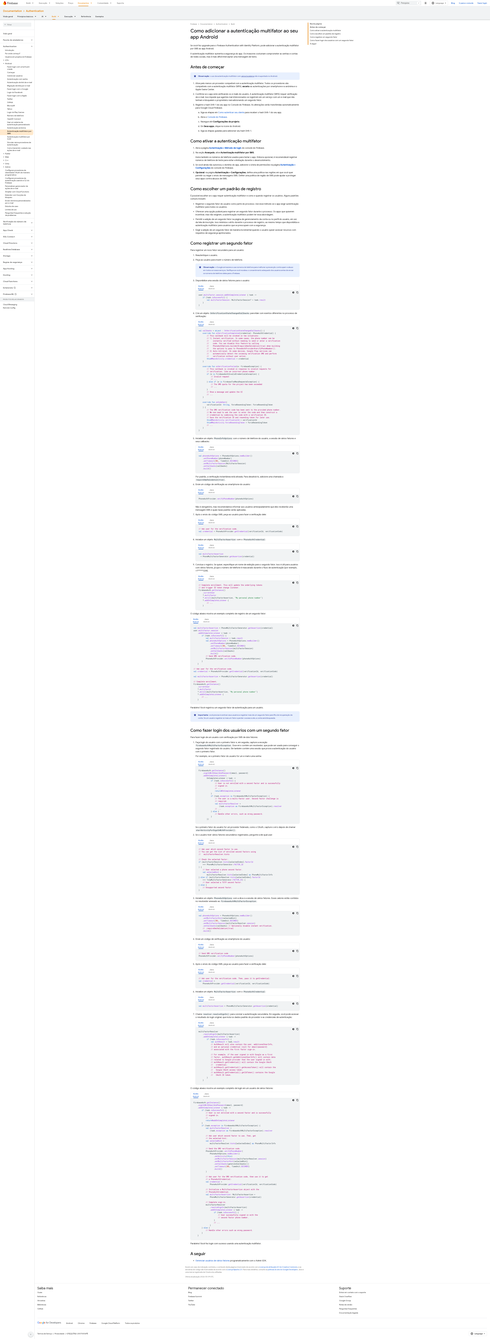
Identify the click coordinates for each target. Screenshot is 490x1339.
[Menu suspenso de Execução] (50, 3)
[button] (15, 40)
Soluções (60, 3)
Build (28, 3)
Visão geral (8, 16)
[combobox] (408, 3)
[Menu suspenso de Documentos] (92, 3)
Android (69, 1323)
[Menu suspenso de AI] (46, 16)
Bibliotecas (41, 1304)
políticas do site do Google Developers (283, 1269)
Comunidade (102, 3)
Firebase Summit (195, 1296)
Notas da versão (345, 1304)
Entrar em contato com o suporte (352, 1292)
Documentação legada (348, 1313)
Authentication (35, 11)
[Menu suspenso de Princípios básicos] (36, 16)
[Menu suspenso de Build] (33, 3)
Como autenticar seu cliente (231, 112)
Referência (86, 16)
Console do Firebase (217, 117)
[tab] (201, 287)
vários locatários (247, 76)
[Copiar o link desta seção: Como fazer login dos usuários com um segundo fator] (291, 730)
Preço (70, 3)
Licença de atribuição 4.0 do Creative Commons (278, 1267)
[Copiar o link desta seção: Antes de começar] (227, 67)
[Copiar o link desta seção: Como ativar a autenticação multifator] (263, 141)
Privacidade (59, 1334)
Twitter (191, 1300)
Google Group (345, 1300)
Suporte (120, 3)
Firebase (193, 24)
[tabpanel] (247, 300)
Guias (39, 1292)
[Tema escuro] (293, 292)
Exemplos (99, 16)
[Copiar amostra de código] (297, 292)
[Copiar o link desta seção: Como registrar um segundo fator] (255, 243)
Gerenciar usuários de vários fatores (212, 1260)
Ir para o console (466, 3)
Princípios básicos (25, 16)
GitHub (40, 1309)
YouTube (191, 1304)
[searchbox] (17, 25)
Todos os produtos (132, 1323)
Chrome (81, 1323)
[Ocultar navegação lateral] (30, 1334)
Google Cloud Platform (110, 1323)
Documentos (83, 3)
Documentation (12, 11)
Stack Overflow (345, 1296)
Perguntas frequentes (348, 1309)
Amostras (41, 1300)
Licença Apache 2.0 (234, 1269)
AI (42, 16)
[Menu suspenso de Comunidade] (111, 3)
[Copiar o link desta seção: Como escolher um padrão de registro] (263, 189)
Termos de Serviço (44, 1334)
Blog (453, 3)
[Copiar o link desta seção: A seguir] (208, 1254)
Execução (43, 3)
